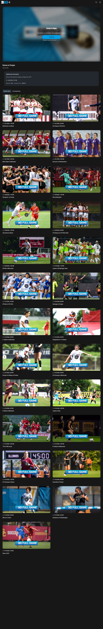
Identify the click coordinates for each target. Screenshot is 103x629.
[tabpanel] (51, 325)
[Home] (5, 2)
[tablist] (12, 91)
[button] (96, 2)
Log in (58, 40)
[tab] (7, 91)
